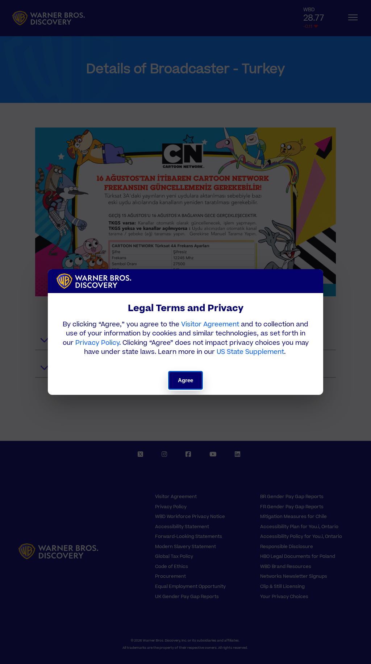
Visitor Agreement (210, 324)
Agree (185, 380)
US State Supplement (250, 351)
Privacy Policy (97, 342)
